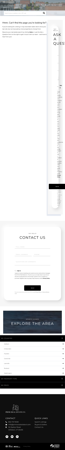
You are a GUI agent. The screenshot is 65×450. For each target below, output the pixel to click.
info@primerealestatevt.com (19, 425)
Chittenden (7, 349)
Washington (8, 373)
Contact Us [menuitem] (39, 427)
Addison (6, 344)
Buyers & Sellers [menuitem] (41, 425)
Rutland (6, 368)
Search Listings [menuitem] (40, 422)
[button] (44, 13)
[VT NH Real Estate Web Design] (54, 446)
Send (32, 288)
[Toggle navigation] (60, 5)
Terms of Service (46, 292)
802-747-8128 (37, 5)
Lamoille (6, 363)
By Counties (6, 338)
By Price (5, 385)
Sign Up (53, 5)
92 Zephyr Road (15, 428)
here (31, 32)
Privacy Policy (46, 278)
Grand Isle (7, 358)
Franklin (6, 354)
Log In (48, 5)
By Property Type (9, 379)
